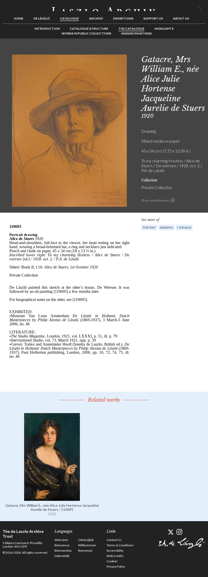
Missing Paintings (136, 33)
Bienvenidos (63, 550)
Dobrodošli (62, 556)
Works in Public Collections (86, 33)
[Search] (201, 7)
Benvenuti (85, 550)
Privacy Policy (116, 566)
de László (41, 18)
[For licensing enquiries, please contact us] (173, 200)
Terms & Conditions (120, 545)
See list (194, 50)
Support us (153, 18)
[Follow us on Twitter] (170, 532)
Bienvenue (62, 545)
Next (201, 50)
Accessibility (115, 550)
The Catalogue (131, 28)
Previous (186, 50)
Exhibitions (123, 18)
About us (181, 18)
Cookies (112, 561)
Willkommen (87, 545)
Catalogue (69, 18)
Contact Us (114, 540)
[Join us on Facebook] (162, 532)
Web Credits (115, 556)
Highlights (164, 28)
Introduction (47, 28)
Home (18, 18)
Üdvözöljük (86, 540)
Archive (96, 18)
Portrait (149, 227)
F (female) (184, 227)
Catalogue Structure (89, 28)
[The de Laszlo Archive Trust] (104, 7)
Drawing (166, 227)
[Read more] (52, 498)
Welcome (61, 540)
